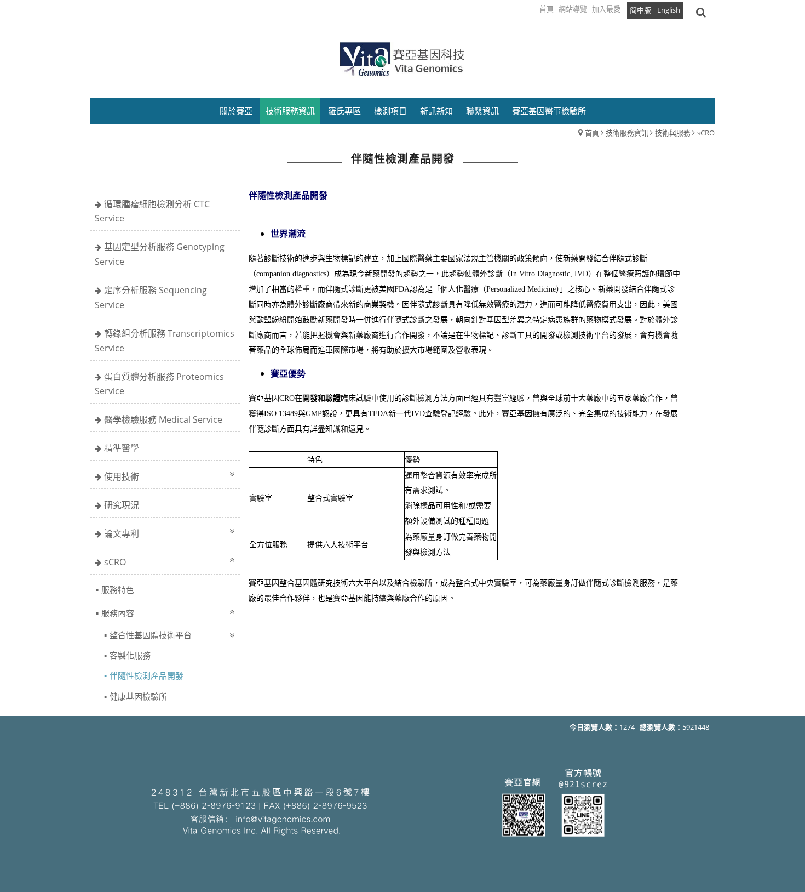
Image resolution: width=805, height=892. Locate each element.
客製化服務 (130, 655)
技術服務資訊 (627, 133)
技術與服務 (673, 133)
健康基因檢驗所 (138, 696)
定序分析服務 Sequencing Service (151, 297)
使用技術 (121, 476)
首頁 (592, 133)
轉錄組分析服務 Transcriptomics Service (164, 340)
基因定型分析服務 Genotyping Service (160, 254)
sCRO (706, 133)
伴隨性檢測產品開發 (146, 675)
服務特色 (117, 589)
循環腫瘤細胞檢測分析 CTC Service (152, 211)
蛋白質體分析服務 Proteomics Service (159, 384)
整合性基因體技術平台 (151, 634)
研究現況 (121, 505)
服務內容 (117, 612)
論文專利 (121, 533)
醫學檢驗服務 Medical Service (163, 419)
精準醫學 (121, 448)
